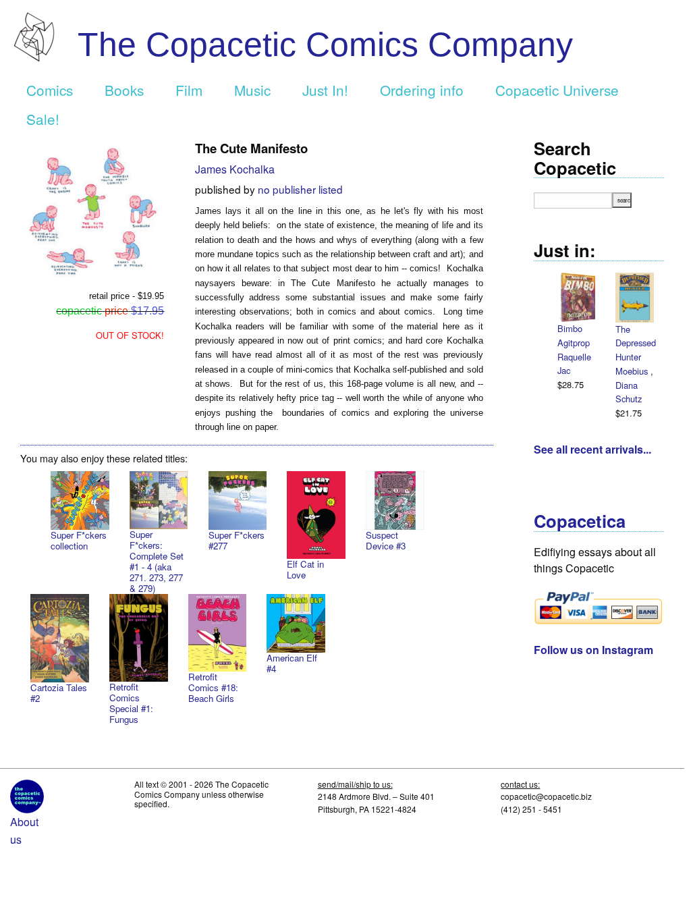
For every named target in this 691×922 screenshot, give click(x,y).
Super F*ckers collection (79, 540)
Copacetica (580, 520)
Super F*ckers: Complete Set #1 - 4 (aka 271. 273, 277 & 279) (157, 561)
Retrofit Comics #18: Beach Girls (213, 687)
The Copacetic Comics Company (325, 44)
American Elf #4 (292, 663)
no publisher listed (300, 189)
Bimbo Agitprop (573, 335)
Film (188, 90)
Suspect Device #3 (386, 540)
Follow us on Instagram (593, 649)
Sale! (42, 119)
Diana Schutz (628, 392)
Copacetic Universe (557, 90)
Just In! (325, 90)
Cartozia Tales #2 (58, 693)
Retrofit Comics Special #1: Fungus (131, 703)
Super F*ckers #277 (237, 540)
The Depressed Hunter (635, 343)
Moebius (633, 370)
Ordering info (422, 90)
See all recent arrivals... (592, 449)
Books (124, 90)
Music (252, 90)
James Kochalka (235, 169)
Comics (49, 90)
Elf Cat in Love (305, 569)
